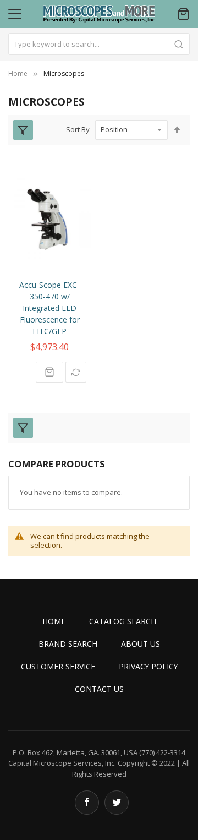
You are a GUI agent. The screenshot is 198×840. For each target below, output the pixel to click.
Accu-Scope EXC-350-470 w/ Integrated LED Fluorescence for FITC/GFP (49, 308)
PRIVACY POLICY (148, 666)
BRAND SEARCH (67, 644)
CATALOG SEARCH (122, 621)
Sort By (78, 129)
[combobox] (99, 44)
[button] (75, 372)
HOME (53, 621)
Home (18, 73)
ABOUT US (140, 644)
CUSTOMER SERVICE (58, 666)
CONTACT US (99, 689)
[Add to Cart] (49, 372)
